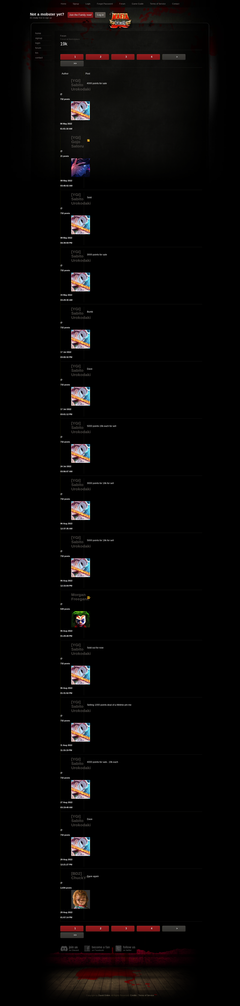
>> (75, 63)
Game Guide (137, 4)
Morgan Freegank (77, 596)
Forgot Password (105, 4)
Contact (175, 4)
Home (63, 4)
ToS (36, 53)
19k (63, 43)
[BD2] (76, 873)
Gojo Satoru (77, 144)
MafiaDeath (120, 20)
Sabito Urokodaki (77, 87)
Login (88, 4)
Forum (122, 4)
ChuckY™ (77, 878)
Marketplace (74, 39)
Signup (76, 4)
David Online (104, 995)
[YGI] (75, 80)
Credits (133, 995)
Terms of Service (158, 4)
